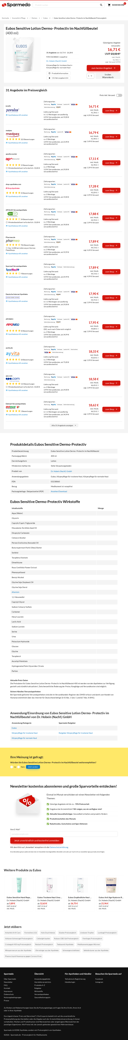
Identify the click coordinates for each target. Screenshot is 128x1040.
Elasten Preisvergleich (67, 933)
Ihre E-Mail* (15, 829)
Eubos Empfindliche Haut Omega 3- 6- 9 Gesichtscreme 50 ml (80, 897)
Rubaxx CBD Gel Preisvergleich (66, 938)
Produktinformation (60, 73)
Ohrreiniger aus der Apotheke (46, 950)
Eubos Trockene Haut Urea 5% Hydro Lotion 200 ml (50, 897)
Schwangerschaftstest (71, 950)
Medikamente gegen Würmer (89, 944)
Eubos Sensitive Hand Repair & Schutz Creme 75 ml (19, 897)
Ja (15, 767)
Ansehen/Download (59, 491)
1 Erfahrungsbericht (60, 78)
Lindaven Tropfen (87, 933)
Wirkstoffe (38, 991)
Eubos (14, 728)
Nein (23, 767)
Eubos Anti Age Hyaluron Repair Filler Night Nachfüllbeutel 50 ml (111, 897)
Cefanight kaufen (43, 938)
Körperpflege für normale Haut (24, 738)
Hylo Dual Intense (48, 933)
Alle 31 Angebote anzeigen (62, 425)
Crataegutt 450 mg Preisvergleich (18, 944)
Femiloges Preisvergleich (92, 938)
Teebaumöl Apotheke (65, 944)
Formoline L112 (30, 933)
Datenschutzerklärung (59, 847)
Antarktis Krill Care (12, 933)
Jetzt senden (33, 767)
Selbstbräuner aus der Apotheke (96, 950)
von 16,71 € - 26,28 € (59, 53)
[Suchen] (100, 4)
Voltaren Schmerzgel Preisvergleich (19, 938)
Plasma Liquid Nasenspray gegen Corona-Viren (23, 956)
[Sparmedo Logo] (16, 4)
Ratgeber (37, 988)
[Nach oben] (121, 1033)
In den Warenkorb (108, 76)
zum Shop (109, 110)
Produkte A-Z (39, 985)
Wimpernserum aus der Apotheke (18, 950)
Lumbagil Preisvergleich (107, 933)
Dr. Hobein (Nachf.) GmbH (56, 61)
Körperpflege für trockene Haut (25, 733)
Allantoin (15, 592)
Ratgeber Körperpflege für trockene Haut (76, 733)
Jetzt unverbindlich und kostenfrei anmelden (36, 840)
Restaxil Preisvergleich (44, 944)
